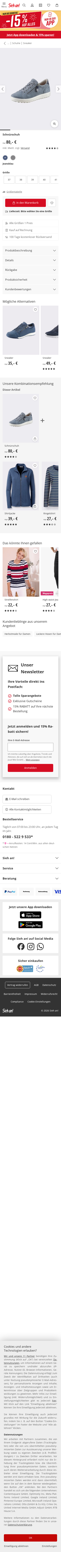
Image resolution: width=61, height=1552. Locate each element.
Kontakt (8, 789)
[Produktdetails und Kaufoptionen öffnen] (35, 438)
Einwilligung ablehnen (16, 1546)
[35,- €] (21, 330)
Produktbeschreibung (18, 250)
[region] (30, 1446)
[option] (5, 157)
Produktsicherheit (16, 279)
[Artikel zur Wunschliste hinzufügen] (52, 203)
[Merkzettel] (49, 5)
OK (30, 1537)
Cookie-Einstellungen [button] (38, 1001)
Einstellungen (49, 1546)
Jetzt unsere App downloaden (30, 907)
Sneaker (27, 43)
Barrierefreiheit (12, 993)
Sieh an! (8, 858)
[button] (4, 5)
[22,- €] (21, 571)
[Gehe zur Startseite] (14, 5)
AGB (36, 985)
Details (9, 260)
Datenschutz (49, 985)
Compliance (17, 1001)
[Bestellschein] (40, 5)
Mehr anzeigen (33, 759)
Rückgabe (11, 270)
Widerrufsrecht (49, 993)
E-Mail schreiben (17, 800)
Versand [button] (25, 148)
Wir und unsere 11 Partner (19, 1356)
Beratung (9, 878)
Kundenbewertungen (18, 289)
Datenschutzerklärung (20, 1524)
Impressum (31, 993)
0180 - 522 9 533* (18, 836)
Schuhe (16, 43)
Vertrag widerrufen (17, 985)
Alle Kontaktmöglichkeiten (25, 809)
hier (54, 1400)
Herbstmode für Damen (17, 633)
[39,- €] (21, 486)
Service (8, 868)
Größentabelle (14, 191)
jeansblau (8, 163)
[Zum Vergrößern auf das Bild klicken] (54, 124)
